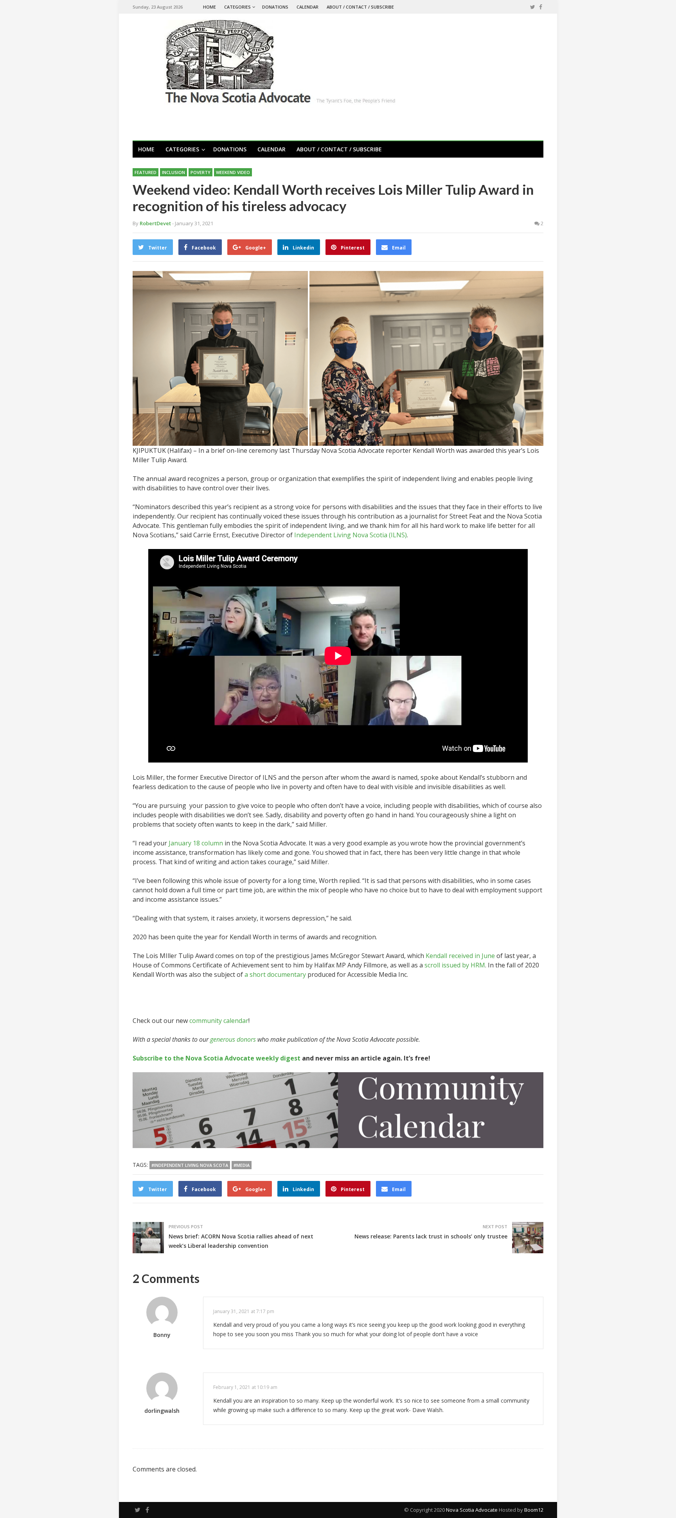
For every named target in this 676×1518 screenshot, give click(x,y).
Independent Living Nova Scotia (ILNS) (350, 535)
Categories (237, 7)
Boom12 (533, 1509)
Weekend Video (233, 172)
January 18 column (196, 843)
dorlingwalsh (162, 1410)
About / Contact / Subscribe (360, 7)
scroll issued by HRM (454, 965)
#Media (242, 1165)
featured (145, 172)
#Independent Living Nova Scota (189, 1165)
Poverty (200, 172)
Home (209, 7)
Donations (275, 7)
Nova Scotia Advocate (472, 1509)
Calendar (307, 7)
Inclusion (173, 172)
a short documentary (275, 974)
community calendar (218, 1020)
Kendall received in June (460, 955)
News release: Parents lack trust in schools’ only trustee (430, 1236)
